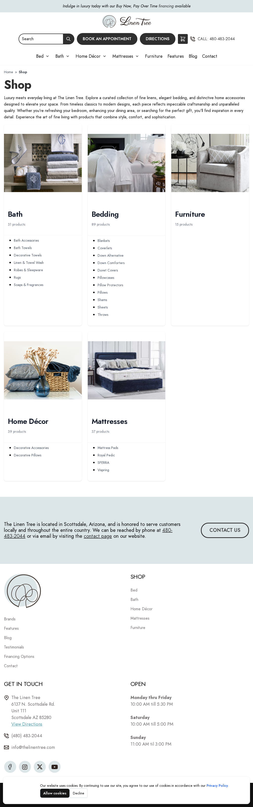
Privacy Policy (217, 785)
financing (166, 6)
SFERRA (103, 462)
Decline (78, 793)
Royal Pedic (106, 455)
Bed (39, 56)
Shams (102, 299)
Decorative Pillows (27, 455)
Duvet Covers (108, 270)
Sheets (103, 307)
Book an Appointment (107, 39)
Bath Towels (23, 247)
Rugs (17, 277)
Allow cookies (54, 793)
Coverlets (105, 248)
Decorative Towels (28, 255)
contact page (98, 536)
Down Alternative (111, 255)
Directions (157, 39)
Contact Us (225, 530)
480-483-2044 (222, 39)
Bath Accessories (26, 240)
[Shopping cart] (183, 39)
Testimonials (14, 647)
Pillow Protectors (110, 285)
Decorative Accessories (31, 447)
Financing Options (19, 656)
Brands (10, 619)
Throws (103, 314)
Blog (193, 56)
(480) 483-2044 (26, 736)
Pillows (102, 292)
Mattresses (122, 56)
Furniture (154, 56)
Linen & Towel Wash (29, 262)
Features (176, 56)
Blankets (104, 240)
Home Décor (88, 56)
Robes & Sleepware (28, 270)
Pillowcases (106, 277)
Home (8, 72)
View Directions (26, 724)
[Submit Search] (68, 39)
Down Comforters (111, 262)
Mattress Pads (108, 447)
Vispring (103, 469)
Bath (59, 56)
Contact (209, 56)
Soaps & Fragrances (28, 284)
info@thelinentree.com (33, 747)
